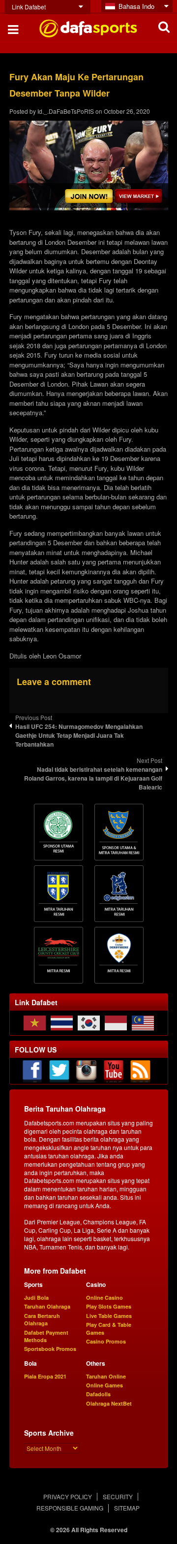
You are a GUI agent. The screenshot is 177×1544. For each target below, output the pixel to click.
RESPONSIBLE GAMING (69, 1508)
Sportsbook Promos (50, 1348)
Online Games (104, 1385)
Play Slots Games (108, 1306)
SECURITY (118, 1496)
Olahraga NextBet (109, 1403)
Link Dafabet (29, 6)
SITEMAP (127, 1508)
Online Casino (104, 1297)
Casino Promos (106, 1341)
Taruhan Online (106, 1376)
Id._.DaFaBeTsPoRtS (65, 111)
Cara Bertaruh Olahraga (42, 1319)
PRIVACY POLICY (67, 1496)
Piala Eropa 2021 (45, 1376)
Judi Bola (36, 1297)
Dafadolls (98, 1394)
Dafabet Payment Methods (46, 1336)
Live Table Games (109, 1315)
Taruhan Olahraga (47, 1306)
